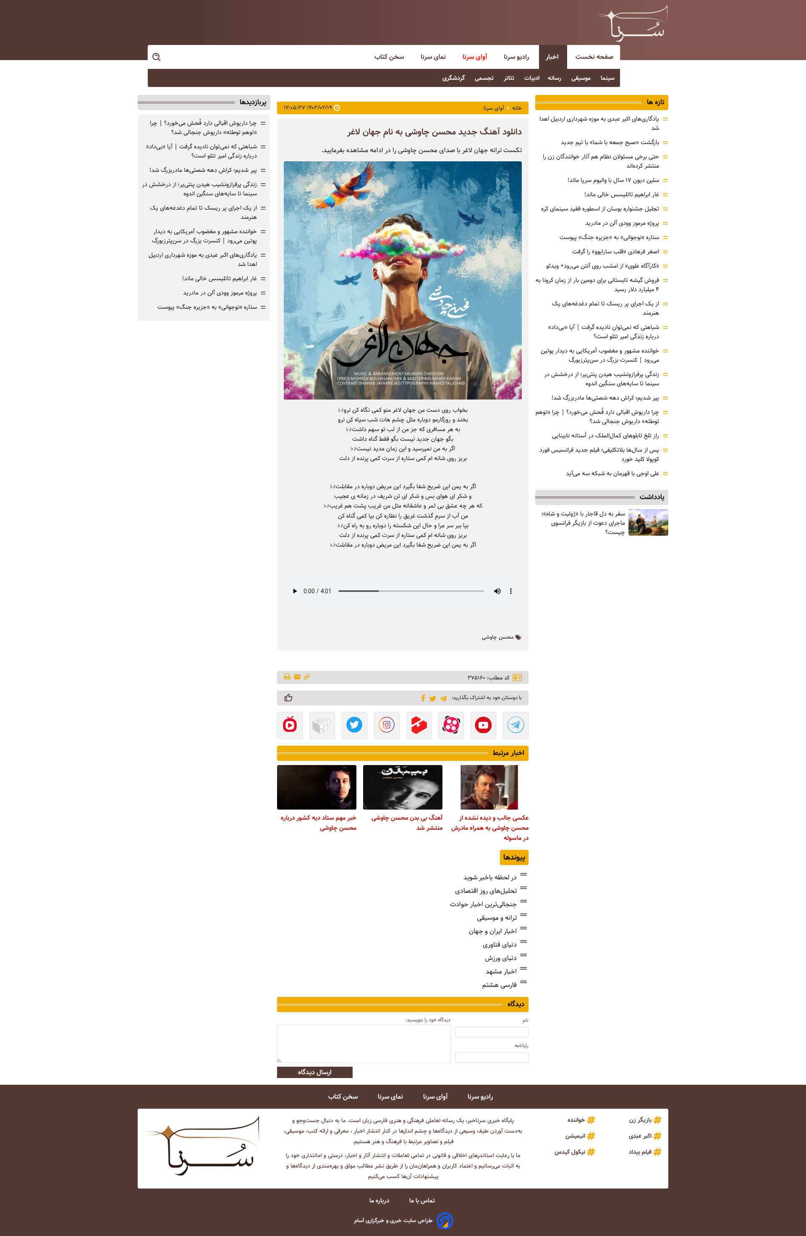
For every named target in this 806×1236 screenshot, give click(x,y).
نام (526, 1020)
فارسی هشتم (499, 985)
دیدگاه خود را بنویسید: (428, 1020)
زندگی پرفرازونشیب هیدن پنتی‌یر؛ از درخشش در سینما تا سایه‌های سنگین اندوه (601, 379)
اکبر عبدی (640, 1136)
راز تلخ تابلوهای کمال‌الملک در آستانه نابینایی (605, 435)
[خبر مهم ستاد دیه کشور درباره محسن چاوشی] (316, 787)
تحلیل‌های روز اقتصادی (486, 891)
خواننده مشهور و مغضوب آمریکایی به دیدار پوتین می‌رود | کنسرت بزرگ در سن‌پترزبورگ (600, 355)
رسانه (555, 78)
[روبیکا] (322, 726)
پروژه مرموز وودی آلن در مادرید (622, 223)
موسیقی (581, 78)
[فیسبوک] (422, 697)
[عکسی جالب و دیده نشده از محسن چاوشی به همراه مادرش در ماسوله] (489, 787)
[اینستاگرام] (386, 726)
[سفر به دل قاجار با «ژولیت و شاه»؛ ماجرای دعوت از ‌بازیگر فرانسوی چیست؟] (648, 522)
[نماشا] (289, 726)
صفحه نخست (594, 57)
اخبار (553, 57)
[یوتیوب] (483, 726)
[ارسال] (297, 677)
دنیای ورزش (501, 958)
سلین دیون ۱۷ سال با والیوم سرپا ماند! (613, 180)
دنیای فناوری (500, 944)
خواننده (576, 1120)
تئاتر (510, 78)
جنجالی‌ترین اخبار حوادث (483, 904)
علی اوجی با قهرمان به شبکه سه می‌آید (612, 473)
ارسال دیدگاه (315, 1072)
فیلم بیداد (640, 1152)
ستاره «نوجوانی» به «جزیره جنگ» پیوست (609, 237)
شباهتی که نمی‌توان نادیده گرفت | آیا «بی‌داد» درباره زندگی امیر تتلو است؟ (603, 332)
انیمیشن (575, 1136)
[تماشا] (419, 726)
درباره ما (380, 1200)
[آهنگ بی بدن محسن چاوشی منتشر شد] (402, 787)
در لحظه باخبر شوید (490, 877)
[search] (157, 57)
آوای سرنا (476, 57)
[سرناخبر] (632, 23)
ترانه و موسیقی (497, 918)
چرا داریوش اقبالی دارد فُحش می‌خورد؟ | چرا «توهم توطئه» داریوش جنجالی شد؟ (597, 417)
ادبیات (531, 78)
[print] (288, 677)
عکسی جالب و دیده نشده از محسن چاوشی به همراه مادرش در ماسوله (490, 828)
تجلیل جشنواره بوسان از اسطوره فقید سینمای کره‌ (600, 208)
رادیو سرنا (517, 57)
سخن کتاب (390, 57)
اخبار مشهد (501, 971)
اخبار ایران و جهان (493, 931)
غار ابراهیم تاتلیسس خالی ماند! (621, 194)
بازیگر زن (640, 1120)
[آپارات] (451, 726)
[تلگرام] (442, 697)
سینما (608, 78)
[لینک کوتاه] (307, 677)
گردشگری (454, 78)
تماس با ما (423, 1200)
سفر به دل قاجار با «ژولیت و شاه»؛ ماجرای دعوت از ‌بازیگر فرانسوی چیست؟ (583, 523)
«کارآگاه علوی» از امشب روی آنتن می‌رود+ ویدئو (602, 266)
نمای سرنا (434, 57)
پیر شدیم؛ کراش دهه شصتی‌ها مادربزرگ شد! (605, 397)
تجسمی (485, 78)
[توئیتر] (431, 698)
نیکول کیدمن (570, 1152)
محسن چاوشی (497, 637)
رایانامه (522, 1045)
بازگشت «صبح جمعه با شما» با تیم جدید (610, 142)
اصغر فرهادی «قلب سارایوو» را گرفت (615, 251)
